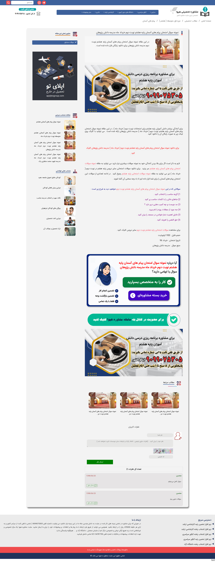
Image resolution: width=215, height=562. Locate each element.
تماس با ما (90, 549)
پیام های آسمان (149, 21)
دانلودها (125, 549)
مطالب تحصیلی (190, 21)
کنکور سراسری (142, 12)
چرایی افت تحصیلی (53, 218)
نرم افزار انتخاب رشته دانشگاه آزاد (197, 544)
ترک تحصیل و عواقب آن (51, 228)
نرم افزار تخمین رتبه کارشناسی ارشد (197, 524)
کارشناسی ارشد (109, 12)
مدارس (153, 12)
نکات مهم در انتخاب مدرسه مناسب (48, 198)
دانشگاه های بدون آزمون (125, 12)
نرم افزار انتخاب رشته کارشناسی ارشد (196, 529)
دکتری (98, 12)
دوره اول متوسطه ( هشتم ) (170, 21)
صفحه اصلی (206, 21)
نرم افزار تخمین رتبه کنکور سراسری (197, 539)
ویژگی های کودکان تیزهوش (50, 208)
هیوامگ (99, 549)
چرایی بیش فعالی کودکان (51, 187)
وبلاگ (119, 549)
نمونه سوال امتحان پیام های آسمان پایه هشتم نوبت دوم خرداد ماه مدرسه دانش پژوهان (47, 146)
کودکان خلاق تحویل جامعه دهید (49, 177)
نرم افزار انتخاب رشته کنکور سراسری (196, 534)
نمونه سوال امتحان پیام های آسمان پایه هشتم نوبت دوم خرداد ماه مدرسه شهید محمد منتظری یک (47, 158)
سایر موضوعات (86, 12)
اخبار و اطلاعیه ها (109, 549)
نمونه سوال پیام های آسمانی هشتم (48, 121)
